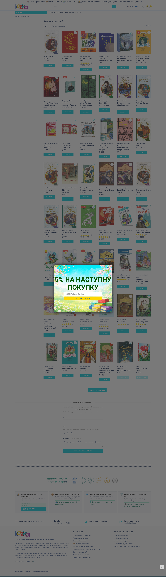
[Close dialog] (109, 267)
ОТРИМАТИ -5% (83, 298)
